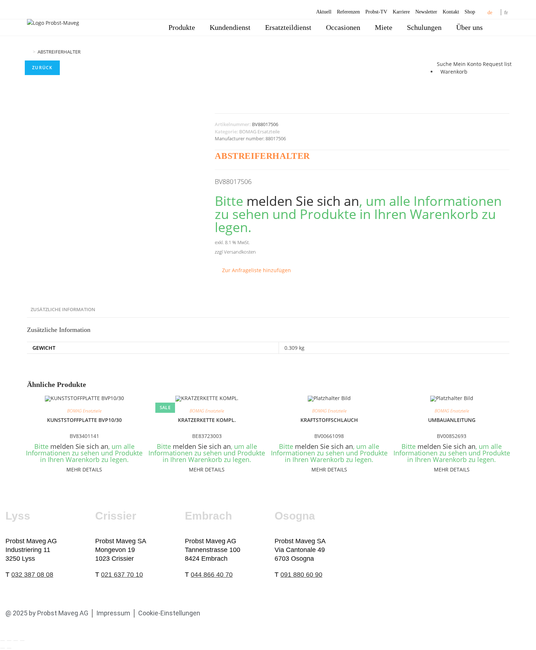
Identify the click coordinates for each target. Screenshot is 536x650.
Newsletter (426, 12)
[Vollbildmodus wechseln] (9, 640)
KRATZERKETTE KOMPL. (207, 419)
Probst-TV (376, 12)
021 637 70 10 (122, 574)
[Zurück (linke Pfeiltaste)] (2, 648)
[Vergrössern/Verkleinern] (2, 640)
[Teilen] (15, 640)
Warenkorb (453, 71)
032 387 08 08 (32, 574)
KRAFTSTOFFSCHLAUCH (329, 419)
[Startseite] (29, 51)
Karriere (401, 12)
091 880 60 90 (301, 574)
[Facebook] (216, 613)
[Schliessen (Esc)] (22, 640)
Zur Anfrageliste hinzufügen (256, 270)
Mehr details (84, 469)
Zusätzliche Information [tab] (63, 309)
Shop (470, 12)
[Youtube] (251, 613)
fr (506, 12)
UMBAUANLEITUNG (451, 419)
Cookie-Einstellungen (169, 613)
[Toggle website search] (500, 27)
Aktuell (323, 12)
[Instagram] (268, 613)
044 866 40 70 (212, 574)
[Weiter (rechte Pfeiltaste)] (9, 648)
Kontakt (451, 12)
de (490, 12)
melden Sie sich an (302, 201)
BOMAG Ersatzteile (259, 131)
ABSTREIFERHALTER (59, 51)
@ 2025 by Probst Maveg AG (46, 613)
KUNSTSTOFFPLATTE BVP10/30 (84, 419)
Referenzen (348, 12)
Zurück (42, 67)
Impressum (113, 613)
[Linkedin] (233, 613)
